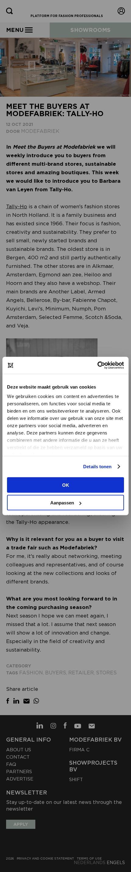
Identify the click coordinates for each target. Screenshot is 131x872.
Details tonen (97, 466)
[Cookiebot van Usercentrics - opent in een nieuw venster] (97, 365)
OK (65, 484)
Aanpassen (62, 502)
